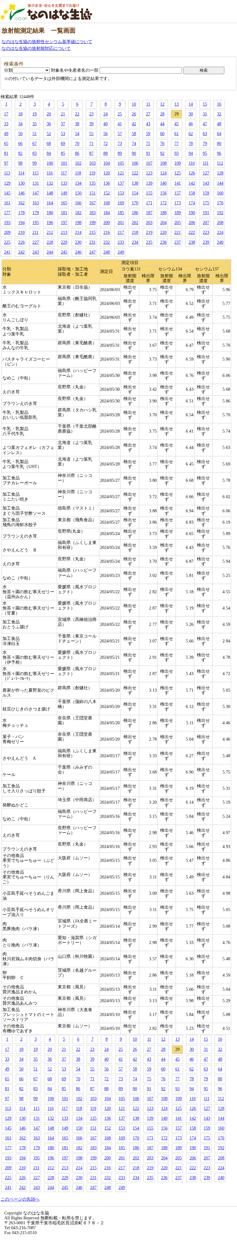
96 (219, 153)
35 (34, 124)
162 (21, 203)
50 (20, 133)
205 (177, 222)
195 (35, 222)
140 (163, 183)
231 (92, 242)
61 (176, 133)
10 (134, 104)
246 (78, 252)
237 (177, 242)
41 (120, 124)
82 (20, 153)
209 (7, 232)
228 (50, 242)
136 (106, 183)
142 (192, 183)
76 (162, 143)
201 (121, 222)
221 (177, 232)
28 (162, 114)
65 (6, 143)
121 (121, 173)
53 (63, 133)
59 (148, 133)
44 (162, 124)
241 (7, 252)
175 (206, 203)
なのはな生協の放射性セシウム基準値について (47, 41)
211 (35, 232)
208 (220, 222)
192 (220, 212)
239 (206, 242)
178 (21, 212)
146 (21, 193)
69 (63, 143)
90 (134, 153)
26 (134, 114)
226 (21, 242)
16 (219, 104)
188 (163, 212)
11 (148, 104)
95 (205, 153)
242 (21, 252)
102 (78, 163)
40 (105, 124)
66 (20, 143)
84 (49, 153)
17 (6, 114)
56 (105, 133)
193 (7, 222)
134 (78, 183)
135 (92, 183)
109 (177, 163)
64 (219, 133)
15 (205, 104)
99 (34, 163)
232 (106, 242)
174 (192, 203)
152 (106, 193)
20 (49, 114)
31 (205, 114)
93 (176, 153)
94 (191, 153)
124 (163, 173)
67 (34, 143)
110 (192, 163)
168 (106, 203)
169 (121, 203)
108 (163, 163)
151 (92, 193)
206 (192, 222)
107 (149, 163)
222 (192, 232)
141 (177, 183)
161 (7, 203)
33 (6, 124)
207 (206, 222)
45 (176, 124)
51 (34, 133)
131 (35, 183)
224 (220, 232)
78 (191, 143)
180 (50, 212)
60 (162, 133)
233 (121, 242)
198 (78, 222)
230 (78, 242)
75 (148, 143)
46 (191, 124)
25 (120, 114)
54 (77, 133)
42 (134, 124)
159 (206, 193)
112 (220, 163)
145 (7, 193)
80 (219, 143)
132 (50, 183)
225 (7, 242)
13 (176, 104)
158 (192, 193)
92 (162, 153)
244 (50, 252)
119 (92, 173)
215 (92, 232)
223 (206, 232)
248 (106, 252)
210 (21, 232)
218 (135, 232)
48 (219, 124)
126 (192, 173)
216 (106, 232)
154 (135, 193)
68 (49, 143)
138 (135, 183)
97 (6, 163)
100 (50, 163)
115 (35, 173)
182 (78, 212)
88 (105, 153)
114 (21, 173)
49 (6, 133)
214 (78, 232)
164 (50, 203)
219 (149, 232)
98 (20, 163)
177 (7, 212)
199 (92, 222)
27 (148, 114)
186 (135, 212)
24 (105, 114)
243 (35, 252)
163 (35, 203)
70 (77, 143)
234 (135, 242)
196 (50, 222)
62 (191, 133)
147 (35, 193)
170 (135, 203)
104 (106, 163)
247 (92, 252)
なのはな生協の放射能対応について (36, 48)
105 (121, 163)
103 (92, 163)
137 (121, 183)
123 (149, 173)
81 (6, 153)
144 (220, 183)
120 (106, 173)
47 (205, 124)
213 (64, 232)
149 (64, 193)
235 (149, 242)
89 (120, 153)
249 (121, 252)
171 (149, 203)
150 (78, 193)
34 (20, 124)
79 (205, 143)
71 (91, 143)
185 (121, 212)
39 (91, 124)
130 (21, 183)
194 (21, 222)
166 (78, 203)
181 (64, 212)
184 (106, 212)
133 (64, 183)
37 (63, 124)
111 (206, 163)
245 (64, 252)
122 (135, 173)
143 (206, 183)
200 (106, 222)
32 (219, 114)
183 (92, 212)
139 (149, 183)
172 (163, 203)
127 (206, 173)
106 (135, 163)
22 (77, 114)
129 (7, 183)
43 (148, 124)
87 (91, 153)
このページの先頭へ (20, 1199)
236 (163, 242)
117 (64, 173)
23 (91, 114)
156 (163, 193)
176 (220, 203)
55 (91, 133)
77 (176, 143)
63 (205, 133)
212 (50, 232)
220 (163, 232)
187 (149, 212)
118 (78, 173)
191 (206, 212)
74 (134, 143)
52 (49, 133)
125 (177, 173)
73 (120, 143)
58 (134, 133)
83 (34, 153)
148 (50, 193)
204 (163, 222)
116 (50, 173)
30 (191, 114)
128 (220, 173)
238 (192, 242)
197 (64, 222)
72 (105, 143)
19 (34, 114)
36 (49, 124)
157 (177, 193)
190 (192, 212)
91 (148, 153)
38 (77, 124)
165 (64, 203)
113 (7, 173)
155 (149, 193)
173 (177, 203)
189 (177, 212)
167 (92, 203)
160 (220, 193)
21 (63, 114)
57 (120, 133)
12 (162, 104)
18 (20, 114)
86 (77, 153)
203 (149, 222)
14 (191, 104)
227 (35, 242)
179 (35, 212)
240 (220, 242)
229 (64, 242)
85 (63, 153)
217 (121, 232)
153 (121, 193)
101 (64, 163)
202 (135, 222)
